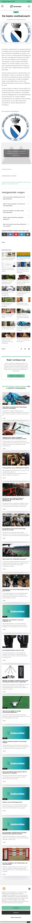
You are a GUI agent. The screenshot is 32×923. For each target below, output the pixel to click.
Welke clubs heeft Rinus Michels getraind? (16, 218)
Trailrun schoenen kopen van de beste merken (14, 742)
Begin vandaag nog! (16, 360)
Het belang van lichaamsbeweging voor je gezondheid (15, 590)
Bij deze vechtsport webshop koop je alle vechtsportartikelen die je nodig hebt (15, 681)
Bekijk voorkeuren (16, 917)
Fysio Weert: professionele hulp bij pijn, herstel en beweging (23, 329)
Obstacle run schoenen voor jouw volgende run (13, 620)
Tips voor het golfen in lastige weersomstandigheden (11, 711)
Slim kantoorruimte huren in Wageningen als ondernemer (23, 293)
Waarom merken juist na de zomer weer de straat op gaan (8, 269)
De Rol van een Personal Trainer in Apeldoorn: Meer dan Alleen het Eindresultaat (13, 499)
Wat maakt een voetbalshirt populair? (14, 559)
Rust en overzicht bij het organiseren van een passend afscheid (8, 282)
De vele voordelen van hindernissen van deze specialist (15, 863)
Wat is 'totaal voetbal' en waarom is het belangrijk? (16, 204)
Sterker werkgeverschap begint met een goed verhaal (8, 316)
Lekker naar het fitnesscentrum (12, 802)
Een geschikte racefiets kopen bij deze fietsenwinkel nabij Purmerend (14, 833)
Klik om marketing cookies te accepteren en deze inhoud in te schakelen (16, 153)
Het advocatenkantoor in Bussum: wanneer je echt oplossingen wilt (23, 282)
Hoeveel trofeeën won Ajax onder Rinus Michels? (16, 211)
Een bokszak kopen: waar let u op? (13, 650)
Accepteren (16, 908)
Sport (16, 12)
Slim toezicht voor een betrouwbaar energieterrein (7, 293)
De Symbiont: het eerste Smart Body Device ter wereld (13, 529)
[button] (29, 889)
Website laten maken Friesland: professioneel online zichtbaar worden (14, 438)
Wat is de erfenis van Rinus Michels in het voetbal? (16, 225)
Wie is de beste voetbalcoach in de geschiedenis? (16, 198)
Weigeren (16, 912)
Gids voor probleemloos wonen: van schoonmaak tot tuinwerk (23, 340)
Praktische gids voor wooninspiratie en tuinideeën (7, 305)
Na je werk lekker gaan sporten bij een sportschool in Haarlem (14, 772)
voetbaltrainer (7, 169)
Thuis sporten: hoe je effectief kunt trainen (15, 468)
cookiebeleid (18, 902)
